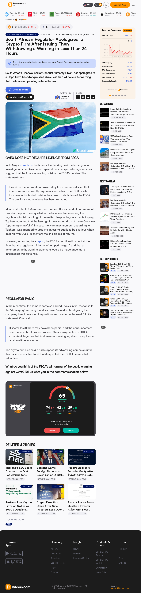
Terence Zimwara (65, 97)
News (42, 34)
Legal (53, 567)
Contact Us (56, 553)
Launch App (120, 4)
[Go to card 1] (110, 95)
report (40, 241)
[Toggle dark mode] (98, 5)
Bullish (71, 430)
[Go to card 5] (122, 95)
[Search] (106, 5)
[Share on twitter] (83, 97)
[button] (31, 97)
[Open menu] (133, 5)
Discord (122, 558)
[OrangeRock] (21, 19)
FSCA (9, 524)
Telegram (122, 548)
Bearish (52, 430)
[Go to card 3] (116, 95)
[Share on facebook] (78, 97)
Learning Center (81, 558)
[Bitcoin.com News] (17, 4)
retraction (26, 165)
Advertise (55, 558)
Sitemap (55, 572)
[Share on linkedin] (93, 97)
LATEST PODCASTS (109, 259)
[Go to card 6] (125, 95)
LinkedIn (122, 562)
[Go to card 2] (113, 95)
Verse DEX (101, 572)
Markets (77, 553)
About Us (55, 548)
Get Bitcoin (128, 33)
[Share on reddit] (88, 97)
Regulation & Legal (50, 34)
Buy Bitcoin (101, 567)
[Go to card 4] (119, 95)
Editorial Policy (58, 562)
